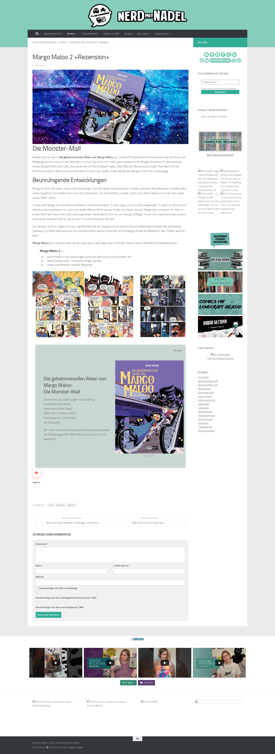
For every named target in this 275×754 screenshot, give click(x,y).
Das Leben (142, 33)
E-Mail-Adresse (121, 565)
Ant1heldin (203, 377)
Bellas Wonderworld (208, 381)
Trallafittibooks (205, 427)
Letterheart (203, 404)
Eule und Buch (205, 396)
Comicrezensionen (44, 42)
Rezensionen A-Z (53, 33)
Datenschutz (162, 33)
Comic (50, 505)
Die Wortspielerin (206, 430)
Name (39, 565)
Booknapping (204, 388)
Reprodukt (60, 505)
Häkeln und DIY (111, 33)
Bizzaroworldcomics (208, 385)
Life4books (203, 407)
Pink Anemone (205, 419)
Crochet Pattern (90, 33)
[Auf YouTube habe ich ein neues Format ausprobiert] (232, 203)
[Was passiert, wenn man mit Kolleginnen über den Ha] (209, 180)
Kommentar (42, 544)
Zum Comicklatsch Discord (220, 358)
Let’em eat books (206, 400)
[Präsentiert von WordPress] (47, 747)
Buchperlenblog (206, 392)
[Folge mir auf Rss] (242, 43)
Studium (128, 33)
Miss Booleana (205, 411)
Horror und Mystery (83, 42)
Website (40, 577)
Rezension (71, 505)
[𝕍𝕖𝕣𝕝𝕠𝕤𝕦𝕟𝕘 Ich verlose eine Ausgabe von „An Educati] (232, 180)
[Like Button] (36, 473)
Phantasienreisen (206, 415)
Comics (63, 42)
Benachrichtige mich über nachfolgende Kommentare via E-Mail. (66, 597)
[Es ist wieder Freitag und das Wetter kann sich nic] (209, 203)
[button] (58, 306)
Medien (71, 33)
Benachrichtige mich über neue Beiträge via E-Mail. (60, 607)
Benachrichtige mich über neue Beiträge (58, 588)
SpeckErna (203, 423)
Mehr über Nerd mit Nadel (214, 116)
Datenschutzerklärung (227, 89)
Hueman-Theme (75, 747)
